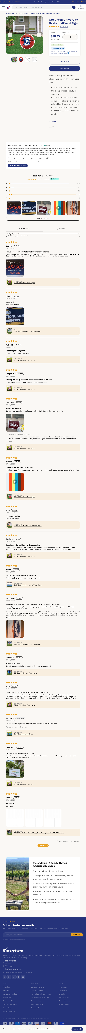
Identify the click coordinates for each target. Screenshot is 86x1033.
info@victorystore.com (13, 969)
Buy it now (64, 68)
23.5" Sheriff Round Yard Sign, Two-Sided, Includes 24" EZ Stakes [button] (39, 833)
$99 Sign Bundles (9, 1011)
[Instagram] (9, 977)
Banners (6, 990)
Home (8, 13)
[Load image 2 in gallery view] (21, 59)
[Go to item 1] (14, 208)
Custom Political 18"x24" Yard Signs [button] (28, 331)
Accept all (77, 1029)
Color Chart (63, 990)
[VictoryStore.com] (9, 7)
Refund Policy (64, 997)
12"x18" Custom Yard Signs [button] (24, 497)
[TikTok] (14, 977)
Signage (14, 13)
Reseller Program (37, 990)
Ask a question (43, 219)
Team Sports (7, 997)
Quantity (65, 32)
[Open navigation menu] (3, 7)
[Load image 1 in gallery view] (14, 59)
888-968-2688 (10, 961)
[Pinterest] (18, 977)
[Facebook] (4, 977)
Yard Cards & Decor (10, 1001)
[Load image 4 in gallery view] (34, 59)
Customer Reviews (37, 987)
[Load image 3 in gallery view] (27, 59)
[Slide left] (10, 34)
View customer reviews (18, 165)
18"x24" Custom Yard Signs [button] (24, 283)
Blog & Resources (37, 1004)
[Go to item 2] (29, 208)
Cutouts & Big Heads (10, 1004)
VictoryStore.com (13, 1018)
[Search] (73, 7)
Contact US (35, 1008)
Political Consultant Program (41, 994)
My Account (63, 987)
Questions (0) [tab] (61, 229)
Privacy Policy (64, 1004)
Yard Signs (6, 987)
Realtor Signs (7, 1008)
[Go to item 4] (59, 208)
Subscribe (76, 935)
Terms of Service (65, 1001)
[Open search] (8, 235)
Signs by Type (23, 13)
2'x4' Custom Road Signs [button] (23, 734)
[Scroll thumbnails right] (77, 208)
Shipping (62, 994)
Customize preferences (45, 1029)
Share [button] (54, 121)
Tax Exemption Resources (40, 997)
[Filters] (14, 235)
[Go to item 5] (73, 208)
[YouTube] (23, 977)
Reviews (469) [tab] (24, 229)
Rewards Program (37, 1001)
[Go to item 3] (44, 208)
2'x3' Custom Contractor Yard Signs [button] (28, 585)
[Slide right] (39, 34)
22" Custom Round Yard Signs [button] (25, 673)
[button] (54, 26)
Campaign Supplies (10, 994)
